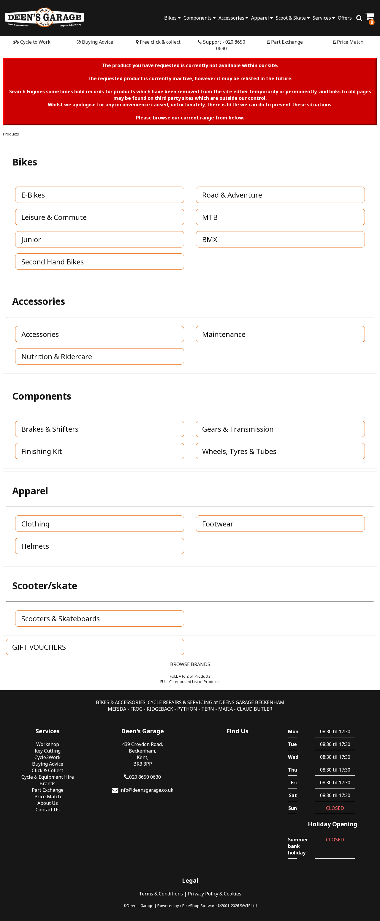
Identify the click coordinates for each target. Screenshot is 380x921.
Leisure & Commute (54, 217)
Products (11, 134)
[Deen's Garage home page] (44, 17)
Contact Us (48, 809)
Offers (345, 18)
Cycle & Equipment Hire (47, 777)
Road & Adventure (232, 195)
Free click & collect (159, 42)
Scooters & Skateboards (60, 618)
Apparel (260, 18)
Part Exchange (286, 42)
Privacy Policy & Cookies (214, 893)
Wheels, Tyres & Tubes (239, 451)
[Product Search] (359, 18)
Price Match (349, 42)
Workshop (47, 744)
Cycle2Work (47, 757)
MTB (210, 217)
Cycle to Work (34, 42)
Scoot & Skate (291, 18)
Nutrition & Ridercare (56, 356)
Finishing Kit (41, 451)
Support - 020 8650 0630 (223, 45)
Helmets (35, 546)
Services (322, 18)
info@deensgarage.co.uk (146, 790)
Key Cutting (48, 750)
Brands (47, 783)
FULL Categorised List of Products (190, 681)
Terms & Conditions (161, 893)
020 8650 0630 (145, 777)
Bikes (171, 18)
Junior (31, 239)
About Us (47, 803)
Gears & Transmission (238, 429)
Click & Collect (47, 770)
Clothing (35, 524)
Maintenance (224, 334)
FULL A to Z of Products (190, 676)
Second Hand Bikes (52, 261)
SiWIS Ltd (248, 905)
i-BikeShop (190, 905)
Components (198, 18)
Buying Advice (97, 42)
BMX (209, 239)
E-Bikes (33, 195)
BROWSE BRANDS (190, 664)
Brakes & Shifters (49, 429)
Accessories (232, 18)
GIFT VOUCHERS (39, 647)
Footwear (217, 524)
